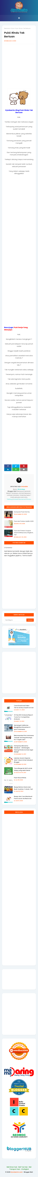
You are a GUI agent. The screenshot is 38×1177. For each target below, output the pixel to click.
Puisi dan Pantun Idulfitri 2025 (24, 521)
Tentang (9, 499)
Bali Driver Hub (12, 1167)
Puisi (12, 28)
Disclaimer (22, 499)
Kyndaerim (24, 486)
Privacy (28, 499)
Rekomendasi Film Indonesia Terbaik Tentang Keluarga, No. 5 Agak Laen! (24, 737)
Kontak (15, 499)
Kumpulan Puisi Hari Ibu (22, 512)
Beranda (7, 28)
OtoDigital (25, 1169)
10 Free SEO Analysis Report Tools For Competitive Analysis (23, 717)
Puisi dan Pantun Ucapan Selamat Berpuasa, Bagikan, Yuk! (23, 533)
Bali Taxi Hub (23, 1167)
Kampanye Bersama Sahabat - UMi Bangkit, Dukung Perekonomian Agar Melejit (23, 749)
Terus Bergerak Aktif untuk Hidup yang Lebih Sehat (23, 769)
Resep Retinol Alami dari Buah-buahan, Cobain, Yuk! (23, 788)
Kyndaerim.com (16, 1172)
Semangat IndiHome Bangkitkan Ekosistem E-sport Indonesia (22, 727)
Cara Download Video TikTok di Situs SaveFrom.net (24, 707)
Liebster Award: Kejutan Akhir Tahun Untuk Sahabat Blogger (23, 760)
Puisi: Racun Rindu (20, 778)
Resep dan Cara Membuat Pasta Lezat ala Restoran (23, 797)
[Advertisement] (19, 67)
